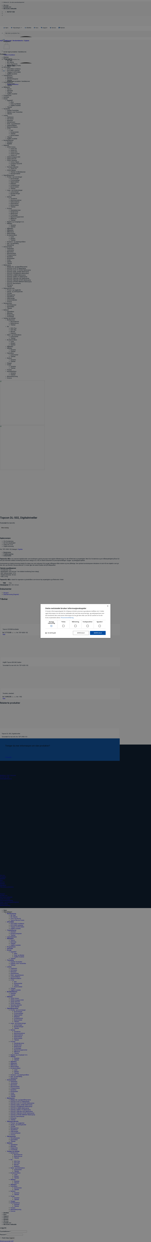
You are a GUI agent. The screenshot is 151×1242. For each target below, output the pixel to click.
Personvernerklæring (67, 618)
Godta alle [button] (98, 633)
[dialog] (75, 621)
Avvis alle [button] (81, 633)
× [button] (107, 606)
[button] (50, 633)
